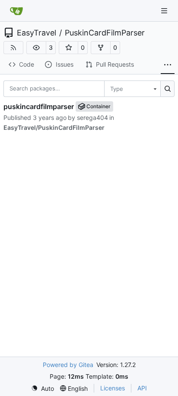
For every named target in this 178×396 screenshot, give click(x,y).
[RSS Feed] (13, 47)
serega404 (92, 117)
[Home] (16, 11)
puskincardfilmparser (38, 106)
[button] (36, 47)
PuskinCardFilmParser (105, 33)
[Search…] (167, 88)
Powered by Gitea (68, 364)
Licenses (112, 388)
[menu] (132, 88)
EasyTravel (36, 33)
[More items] (168, 65)
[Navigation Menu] (165, 10)
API (142, 388)
